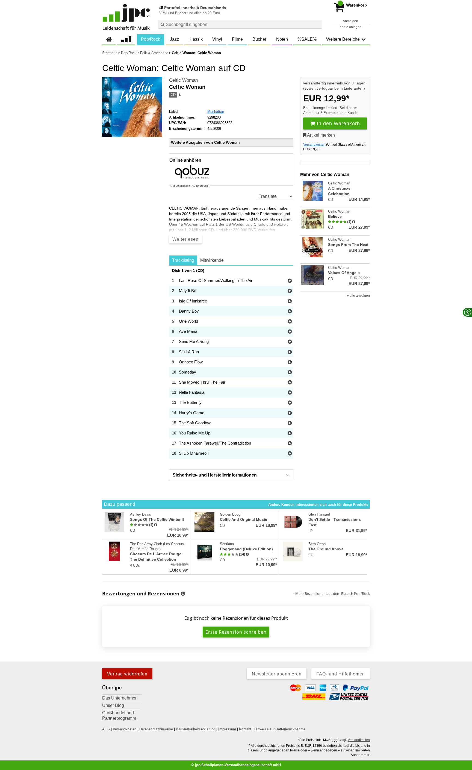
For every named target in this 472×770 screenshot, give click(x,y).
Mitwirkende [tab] (212, 260)
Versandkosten (314, 144)
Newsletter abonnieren (277, 674)
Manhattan (215, 112)
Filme (237, 39)
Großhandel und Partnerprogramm (119, 715)
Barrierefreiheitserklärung (195, 729)
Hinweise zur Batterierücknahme (279, 729)
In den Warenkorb (337, 123)
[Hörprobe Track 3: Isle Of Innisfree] (289, 301)
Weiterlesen (185, 239)
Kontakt (245, 729)
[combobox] (240, 24)
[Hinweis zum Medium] (179, 94)
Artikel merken (320, 135)
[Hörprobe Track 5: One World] (289, 321)
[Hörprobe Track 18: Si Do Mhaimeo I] (289, 453)
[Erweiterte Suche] (317, 24)
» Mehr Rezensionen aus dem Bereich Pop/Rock (331, 593)
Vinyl (217, 39)
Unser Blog (113, 705)
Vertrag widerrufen (127, 674)
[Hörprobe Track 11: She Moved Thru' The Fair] (289, 382)
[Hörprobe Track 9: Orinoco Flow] (289, 362)
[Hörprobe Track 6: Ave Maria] (289, 331)
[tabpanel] (231, 364)
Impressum (227, 729)
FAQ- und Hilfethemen (340, 674)
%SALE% (307, 39)
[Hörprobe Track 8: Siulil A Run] (289, 352)
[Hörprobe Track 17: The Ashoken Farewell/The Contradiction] (289, 443)
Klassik (195, 39)
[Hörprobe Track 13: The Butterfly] (289, 402)
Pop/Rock (150, 39)
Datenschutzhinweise (156, 729)
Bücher (259, 39)
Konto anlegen (350, 27)
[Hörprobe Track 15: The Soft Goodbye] (289, 423)
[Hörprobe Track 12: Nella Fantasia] (289, 392)
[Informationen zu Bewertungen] (183, 593)
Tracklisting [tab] (183, 260)
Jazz (174, 39)
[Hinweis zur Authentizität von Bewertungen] (353, 221)
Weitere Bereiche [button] (343, 39)
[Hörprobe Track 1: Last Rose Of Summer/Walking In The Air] (289, 281)
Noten (282, 39)
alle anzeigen (359, 296)
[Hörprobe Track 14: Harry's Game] (289, 413)
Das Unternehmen (120, 698)
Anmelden (350, 21)
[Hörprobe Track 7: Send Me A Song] (289, 342)
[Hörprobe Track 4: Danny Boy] (289, 311)
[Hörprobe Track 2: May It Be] (289, 291)
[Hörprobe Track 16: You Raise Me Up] (289, 433)
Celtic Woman (183, 80)
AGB (106, 729)
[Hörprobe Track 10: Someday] (289, 372)
